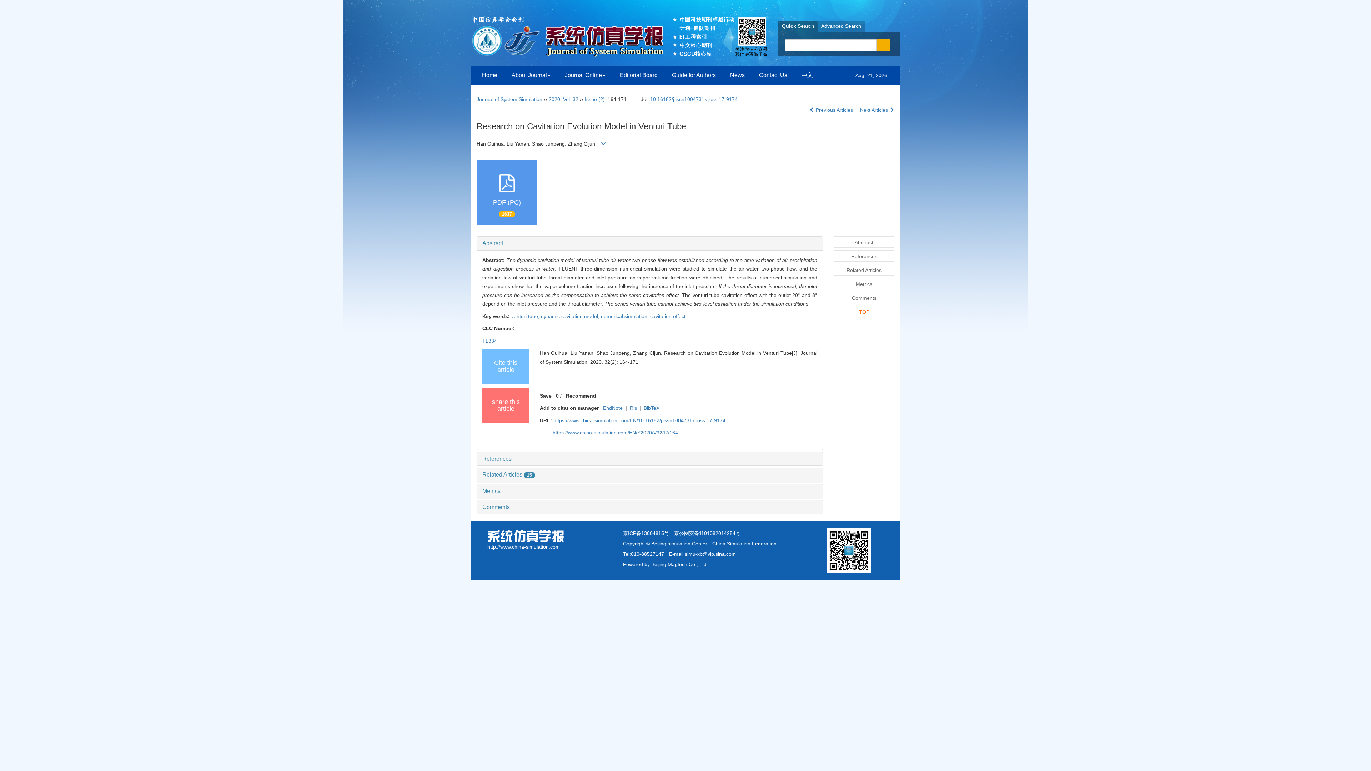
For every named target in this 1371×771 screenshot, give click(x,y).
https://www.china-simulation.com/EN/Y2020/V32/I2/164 (615, 432)
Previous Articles (834, 110)
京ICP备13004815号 (646, 533)
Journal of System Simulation (509, 99)
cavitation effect (668, 316)
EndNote (613, 408)
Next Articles (874, 110)
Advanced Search (841, 26)
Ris (633, 408)
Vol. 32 (570, 99)
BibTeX (651, 408)
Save (546, 396)
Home (489, 75)
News (737, 75)
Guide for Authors (694, 75)
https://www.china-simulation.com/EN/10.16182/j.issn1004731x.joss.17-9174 (639, 420)
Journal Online (583, 75)
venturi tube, (526, 316)
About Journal (529, 75)
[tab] (650, 243)
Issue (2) (595, 99)
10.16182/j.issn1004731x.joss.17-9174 (694, 99)
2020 (554, 99)
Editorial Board (639, 75)
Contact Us (773, 75)
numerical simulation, (625, 316)
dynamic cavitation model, (571, 316)
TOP (864, 312)
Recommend (581, 396)
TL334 (489, 341)
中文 (807, 75)
